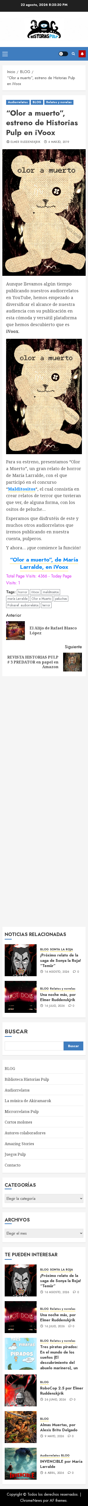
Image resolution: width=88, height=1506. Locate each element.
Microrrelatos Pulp (22, 1111)
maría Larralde (17, 598)
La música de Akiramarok (28, 1100)
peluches (61, 598)
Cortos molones (18, 1122)
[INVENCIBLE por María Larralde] (21, 1464)
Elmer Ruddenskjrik (25, 142)
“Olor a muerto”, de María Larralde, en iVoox (44, 563)
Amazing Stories (19, 1143)
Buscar (16, 1031)
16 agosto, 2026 (57, 972)
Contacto (12, 1165)
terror (46, 605)
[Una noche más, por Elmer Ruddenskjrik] (21, 997)
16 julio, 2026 (55, 1006)
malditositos (51, 592)
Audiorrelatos (18, 102)
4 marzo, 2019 (58, 142)
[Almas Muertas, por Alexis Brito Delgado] (21, 1427)
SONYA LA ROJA (61, 950)
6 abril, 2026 (54, 1473)
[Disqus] (44, 739)
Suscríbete (82, 53)
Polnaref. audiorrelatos (23, 605)
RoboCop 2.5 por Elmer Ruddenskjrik (61, 1390)
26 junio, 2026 (55, 1400)
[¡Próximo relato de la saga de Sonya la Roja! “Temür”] (21, 960)
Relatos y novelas (59, 102)
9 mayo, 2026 (54, 1436)
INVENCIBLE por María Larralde (61, 1464)
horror (22, 592)
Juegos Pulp (15, 1154)
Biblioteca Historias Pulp (27, 1079)
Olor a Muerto (41, 598)
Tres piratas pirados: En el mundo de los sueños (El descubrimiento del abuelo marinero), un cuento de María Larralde (59, 1362)
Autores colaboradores (25, 1132)
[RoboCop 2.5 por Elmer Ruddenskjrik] (21, 1390)
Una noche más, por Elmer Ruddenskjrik (58, 997)
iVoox (35, 592)
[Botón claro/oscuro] (63, 53)
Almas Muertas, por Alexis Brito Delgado (58, 1427)
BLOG (37, 102)
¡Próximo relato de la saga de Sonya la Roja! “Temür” (60, 960)
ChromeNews (31, 1500)
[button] (5, 54)
